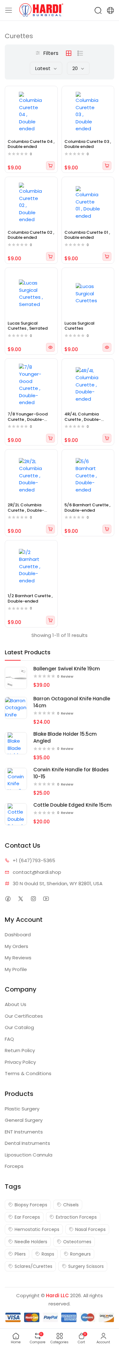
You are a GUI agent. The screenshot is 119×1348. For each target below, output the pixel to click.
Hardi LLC (57, 1295)
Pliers (20, 1254)
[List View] (80, 53)
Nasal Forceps (90, 1229)
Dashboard (18, 934)
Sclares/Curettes (33, 1266)
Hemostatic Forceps (37, 1229)
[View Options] (50, 347)
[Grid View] (68, 53)
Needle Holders (31, 1242)
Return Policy (20, 1050)
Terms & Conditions (28, 1073)
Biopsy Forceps (31, 1205)
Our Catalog (19, 1027)
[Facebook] (7, 898)
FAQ (9, 1039)
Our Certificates (24, 1016)
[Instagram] (33, 898)
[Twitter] (20, 898)
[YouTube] (45, 898)
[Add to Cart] (50, 165)
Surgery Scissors (86, 1266)
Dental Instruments (27, 1143)
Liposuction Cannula (28, 1154)
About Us (15, 1004)
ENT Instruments (24, 1131)
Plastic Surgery (22, 1108)
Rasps (48, 1254)
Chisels (71, 1205)
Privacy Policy (20, 1062)
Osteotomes (77, 1242)
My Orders (16, 946)
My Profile (16, 969)
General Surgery (24, 1120)
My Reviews (18, 957)
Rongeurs (80, 1254)
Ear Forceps (27, 1217)
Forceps (14, 1166)
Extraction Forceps (76, 1217)
